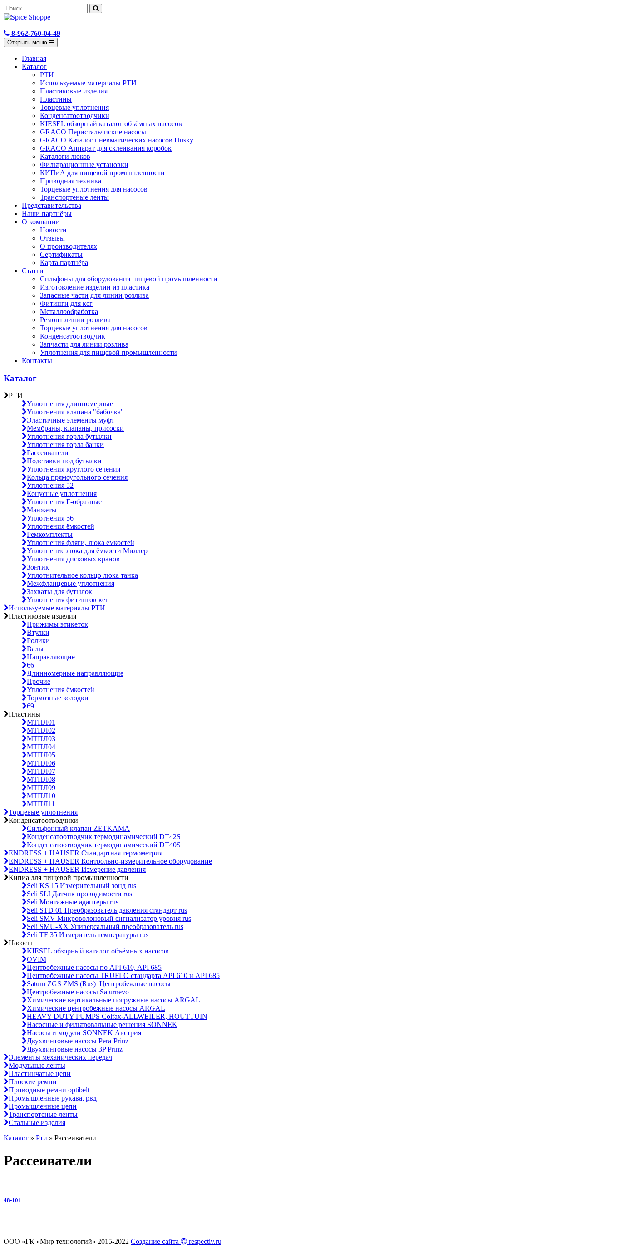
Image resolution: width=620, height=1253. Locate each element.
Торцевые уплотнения (74, 107)
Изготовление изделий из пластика (94, 287)
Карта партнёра (64, 262)
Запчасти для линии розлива (84, 344)
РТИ (47, 75)
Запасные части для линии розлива (94, 295)
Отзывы (52, 238)
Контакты (37, 360)
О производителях (68, 246)
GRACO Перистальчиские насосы (93, 132)
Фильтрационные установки (84, 164)
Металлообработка (69, 311)
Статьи (33, 271)
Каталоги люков (65, 156)
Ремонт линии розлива (75, 320)
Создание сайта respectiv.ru (176, 1241)
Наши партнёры (47, 213)
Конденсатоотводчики (74, 115)
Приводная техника (70, 181)
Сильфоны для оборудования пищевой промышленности (128, 279)
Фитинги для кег (66, 303)
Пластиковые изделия (74, 91)
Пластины (56, 99)
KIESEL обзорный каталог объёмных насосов (111, 124)
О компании (41, 222)
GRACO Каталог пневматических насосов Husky (116, 140)
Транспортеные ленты (74, 197)
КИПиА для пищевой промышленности (102, 173)
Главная (34, 58)
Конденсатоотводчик (72, 336)
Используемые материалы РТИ (88, 83)
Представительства (51, 205)
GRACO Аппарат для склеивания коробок (106, 148)
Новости (53, 230)
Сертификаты (61, 254)
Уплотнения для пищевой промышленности (108, 352)
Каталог (34, 66)
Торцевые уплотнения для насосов (94, 189)
